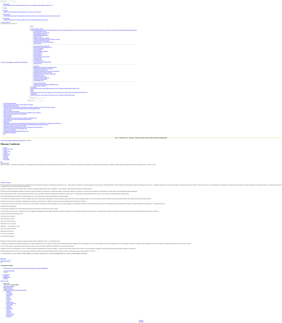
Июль (26, 5)
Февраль (9, 5)
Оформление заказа (14, 11)
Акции (5, 8)
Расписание (6, 4)
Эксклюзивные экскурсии (40, 34)
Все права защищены (9, 286)
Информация (7, 14)
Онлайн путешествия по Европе (41, 38)
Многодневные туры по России (41, 32)
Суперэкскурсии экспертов (40, 70)
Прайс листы (35, 15)
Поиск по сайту (10, 314)
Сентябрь (34, 5)
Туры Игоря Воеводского (37, 30)
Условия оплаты (24, 11)
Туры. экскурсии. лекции (37, 28)
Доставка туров (32, 11)
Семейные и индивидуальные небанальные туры (45, 84)
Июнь (23, 5)
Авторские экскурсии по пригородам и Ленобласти (46, 71)
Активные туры (37, 59)
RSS (2, 162)
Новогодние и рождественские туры (42, 47)
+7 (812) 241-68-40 (5, 22)
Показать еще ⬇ (37, 43)
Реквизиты (11, 19)
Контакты (6, 19)
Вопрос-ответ (24, 15)
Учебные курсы (25, 19)
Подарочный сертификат (130, 30)
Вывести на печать (5, 261)
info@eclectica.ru (9, 288)
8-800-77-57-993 (5, 281)
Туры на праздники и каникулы (67, 30)
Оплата (8, 310)
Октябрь (39, 5)
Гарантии (38, 11)
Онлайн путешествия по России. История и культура (46, 39)
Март (13, 5)
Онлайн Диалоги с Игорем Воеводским (43, 42)
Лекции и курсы (37, 36)
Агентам (46, 15)
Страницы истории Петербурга (41, 77)
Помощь (6, 10)
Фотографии (9, 304)
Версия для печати (8, 287)
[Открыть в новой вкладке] (141, 320)
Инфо (32, 91)
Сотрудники (17, 19)
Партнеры (41, 15)
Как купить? (57, 15)
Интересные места (12, 15)
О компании (7, 18)
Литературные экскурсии (39, 76)
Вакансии (40, 19)
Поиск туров (9, 315)
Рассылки (8, 299)
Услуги (31, 19)
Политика (51, 15)
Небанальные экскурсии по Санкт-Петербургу (45, 67)
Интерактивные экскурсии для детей (42, 72)
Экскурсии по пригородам (40, 79)
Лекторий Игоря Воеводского (51, 30)
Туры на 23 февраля (38, 48)
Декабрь (47, 5)
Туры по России (79, 30)
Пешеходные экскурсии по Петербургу (43, 68)
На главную (6, 274)
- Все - (51, 5)
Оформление (9, 308)
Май (20, 5)
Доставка (8, 311)
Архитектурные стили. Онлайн (41, 40)
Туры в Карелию (37, 58)
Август (30, 5)
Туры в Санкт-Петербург (118, 30)
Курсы (32, 89)
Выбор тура (6, 11)
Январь (5, 5)
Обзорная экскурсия (38, 75)
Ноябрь (43, 5)
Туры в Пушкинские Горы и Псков (42, 62)
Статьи (18, 15)
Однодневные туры (38, 60)
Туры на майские (37, 52)
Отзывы (30, 15)
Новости (35, 19)
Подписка (45, 19)
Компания (6, 276)
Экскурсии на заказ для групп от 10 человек (100, 30)
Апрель (17, 5)
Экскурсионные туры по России (41, 56)
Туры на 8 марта (37, 50)
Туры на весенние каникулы (40, 51)
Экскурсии (86, 30)
